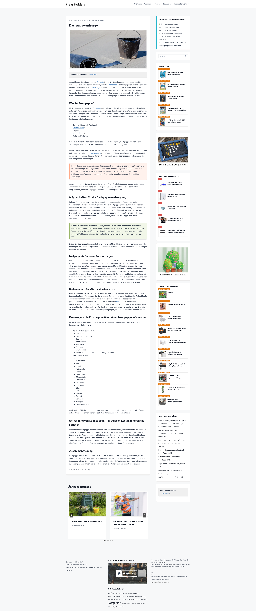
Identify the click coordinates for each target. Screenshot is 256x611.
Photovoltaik (125, 599)
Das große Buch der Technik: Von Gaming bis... (177, 109)
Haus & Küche (134, 593)
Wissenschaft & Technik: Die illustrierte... (176, 97)
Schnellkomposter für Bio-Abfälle (87, 521)
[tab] (104, 540)
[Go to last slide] (71, 515)
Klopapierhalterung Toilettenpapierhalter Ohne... (175, 353)
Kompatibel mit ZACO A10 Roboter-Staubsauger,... (176, 231)
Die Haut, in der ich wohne (176, 304)
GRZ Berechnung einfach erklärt (171, 477)
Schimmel (134, 599)
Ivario (126, 596)
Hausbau (172, 564)
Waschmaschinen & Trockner (129, 603)
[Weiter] (144, 515)
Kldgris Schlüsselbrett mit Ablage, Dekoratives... (176, 365)
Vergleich (114, 603)
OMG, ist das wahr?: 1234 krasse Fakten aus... (176, 121)
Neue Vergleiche (163, 582)
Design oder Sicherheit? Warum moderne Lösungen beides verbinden (171, 443)
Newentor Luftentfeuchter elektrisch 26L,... (176, 195)
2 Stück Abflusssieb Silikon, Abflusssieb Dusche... (174, 317)
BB (109, 593)
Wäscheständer (120, 606)
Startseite (138, 4)
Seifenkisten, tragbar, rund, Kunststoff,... (177, 207)
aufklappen (92, 74)
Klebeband (120, 302)
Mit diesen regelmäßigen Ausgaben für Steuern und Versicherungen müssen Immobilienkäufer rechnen (172, 423)
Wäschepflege (112, 606)
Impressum (154, 582)
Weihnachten (141, 603)
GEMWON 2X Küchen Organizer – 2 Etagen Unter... (175, 377)
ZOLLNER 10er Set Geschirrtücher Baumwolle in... (177, 341)
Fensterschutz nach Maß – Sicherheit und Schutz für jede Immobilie (170, 433)
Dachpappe (112, 85)
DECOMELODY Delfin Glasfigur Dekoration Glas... (175, 184)
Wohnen (170, 292)
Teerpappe (97, 108)
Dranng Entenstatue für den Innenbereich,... (176, 219)
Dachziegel (96, 88)
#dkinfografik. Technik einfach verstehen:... (175, 73)
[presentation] (87, 504)
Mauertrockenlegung (137, 596)
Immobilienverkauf (181, 4)
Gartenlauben (78, 128)
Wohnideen (162, 562)
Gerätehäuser (78, 133)
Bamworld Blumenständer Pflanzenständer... (176, 389)
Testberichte (143, 599)
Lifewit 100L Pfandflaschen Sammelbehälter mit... (177, 329)
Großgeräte (128, 593)
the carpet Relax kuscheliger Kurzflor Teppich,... (175, 401)
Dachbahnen (96, 153)
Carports (100, 82)
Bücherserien (118, 593)
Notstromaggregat (114, 599)
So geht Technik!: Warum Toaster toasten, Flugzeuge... (176, 85)
